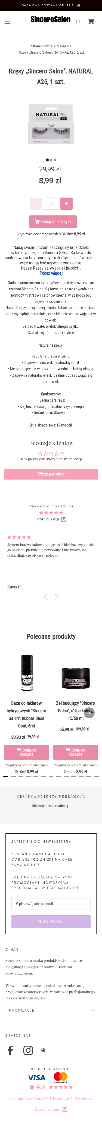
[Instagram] (28, 1050)
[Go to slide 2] (51, 160)
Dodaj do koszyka (28, 752)
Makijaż (62, 46)
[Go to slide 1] (47, 159)
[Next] (89, 712)
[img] (51, 513)
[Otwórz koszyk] (91, 21)
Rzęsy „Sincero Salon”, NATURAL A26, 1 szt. (52, 52)
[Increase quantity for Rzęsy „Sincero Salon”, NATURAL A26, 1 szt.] (66, 204)
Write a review (51, 474)
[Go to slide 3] (55, 160)
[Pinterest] (43, 1050)
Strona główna (41, 46)
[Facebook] (10, 1050)
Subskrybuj (51, 921)
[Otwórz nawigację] (7, 21)
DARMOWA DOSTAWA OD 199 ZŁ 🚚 (51, 5)
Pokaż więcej (51, 273)
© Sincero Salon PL (51, 1069)
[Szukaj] (78, 21)
